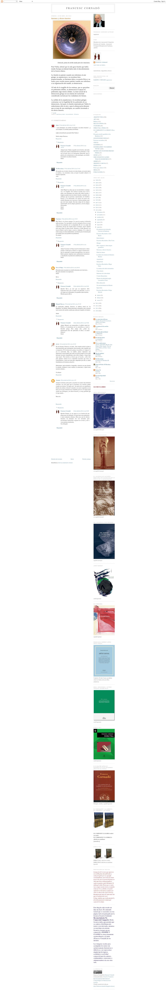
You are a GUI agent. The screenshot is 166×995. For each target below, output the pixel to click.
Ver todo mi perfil (99, 65)
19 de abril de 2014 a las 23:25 (73, 304)
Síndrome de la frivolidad (103, 273)
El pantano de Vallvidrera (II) (102, 360)
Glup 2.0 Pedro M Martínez (103, 364)
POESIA (96, 165)
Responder (58, 139)
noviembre (100, 215)
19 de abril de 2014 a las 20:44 (72, 267)
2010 (97, 311)
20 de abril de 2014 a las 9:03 (81, 286)
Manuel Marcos (60, 304)
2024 (97, 185)
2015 (97, 207)
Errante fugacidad (101, 375)
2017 (97, 202)
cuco (97, 328)
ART (95, 119)
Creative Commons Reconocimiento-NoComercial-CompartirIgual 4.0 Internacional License (103, 979)
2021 (97, 192)
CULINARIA (97, 126)
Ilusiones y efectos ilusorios (104, 250)
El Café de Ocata (100, 337)
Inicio (72, 459)
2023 (97, 187)
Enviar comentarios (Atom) (66, 462)
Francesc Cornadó (83, 8)
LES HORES (97, 145)
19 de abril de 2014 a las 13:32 (67, 125)
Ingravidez (99, 288)
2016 (97, 205)
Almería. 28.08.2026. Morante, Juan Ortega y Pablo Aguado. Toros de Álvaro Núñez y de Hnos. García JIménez (104, 347)
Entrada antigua (86, 459)
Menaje (99, 243)
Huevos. (97, 377)
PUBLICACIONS (98, 172)
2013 (97, 303)
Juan (57, 125)
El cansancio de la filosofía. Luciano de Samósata (104, 230)
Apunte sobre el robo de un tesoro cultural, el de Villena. (103, 321)
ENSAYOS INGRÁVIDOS (100, 138)
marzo (99, 295)
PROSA (95, 170)
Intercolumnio (100, 238)
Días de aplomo (100, 353)
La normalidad (99, 339)
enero (98, 300)
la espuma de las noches (102, 326)
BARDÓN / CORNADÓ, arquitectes (103, 80)
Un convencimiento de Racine (104, 285)
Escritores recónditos (99, 140)
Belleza (96, 121)
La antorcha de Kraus (101, 319)
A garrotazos (100, 259)
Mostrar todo (112, 381)
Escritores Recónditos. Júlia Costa (105, 240)
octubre (99, 217)
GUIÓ (95, 142)
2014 (97, 210)
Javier (57, 344)
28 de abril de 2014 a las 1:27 (68, 380)
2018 (97, 200)
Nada (97, 366)
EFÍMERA (98, 355)
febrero (99, 298)
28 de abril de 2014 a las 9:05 (81, 411)
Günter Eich (100, 262)
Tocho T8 (98, 370)
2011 (97, 308)
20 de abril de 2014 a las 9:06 (81, 323)
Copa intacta (100, 271)
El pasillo (98, 371)
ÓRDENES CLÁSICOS (99, 163)
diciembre (100, 212)
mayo (98, 224)
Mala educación (101, 283)
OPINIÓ (96, 161)
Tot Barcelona (60, 168)
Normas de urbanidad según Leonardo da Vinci (104, 279)
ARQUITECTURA (98, 117)
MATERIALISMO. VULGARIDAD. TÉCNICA (67, 114)
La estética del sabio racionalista (105, 268)
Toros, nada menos (101, 343)
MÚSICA (96, 155)
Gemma (58, 380)
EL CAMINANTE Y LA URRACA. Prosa (104, 130)
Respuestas (61, 142)
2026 (97, 180)
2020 (97, 195)
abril (98, 227)
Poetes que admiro (98, 168)
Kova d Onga (59, 267)
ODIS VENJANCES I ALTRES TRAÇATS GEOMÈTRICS (101, 158)
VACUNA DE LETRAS (102, 332)
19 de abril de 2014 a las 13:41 (72, 168)
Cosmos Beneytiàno (102, 276)
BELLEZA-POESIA (99, 123)
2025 (97, 182)
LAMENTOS (99, 333)
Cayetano (58, 219)
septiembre (100, 220)
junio (98, 222)
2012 (97, 306)
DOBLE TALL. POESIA (100, 128)
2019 (97, 197)
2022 (97, 190)
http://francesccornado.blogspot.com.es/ (104, 986)
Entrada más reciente (56, 459)
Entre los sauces (101, 252)
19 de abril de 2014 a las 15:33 (69, 219)
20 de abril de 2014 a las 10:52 (68, 344)
